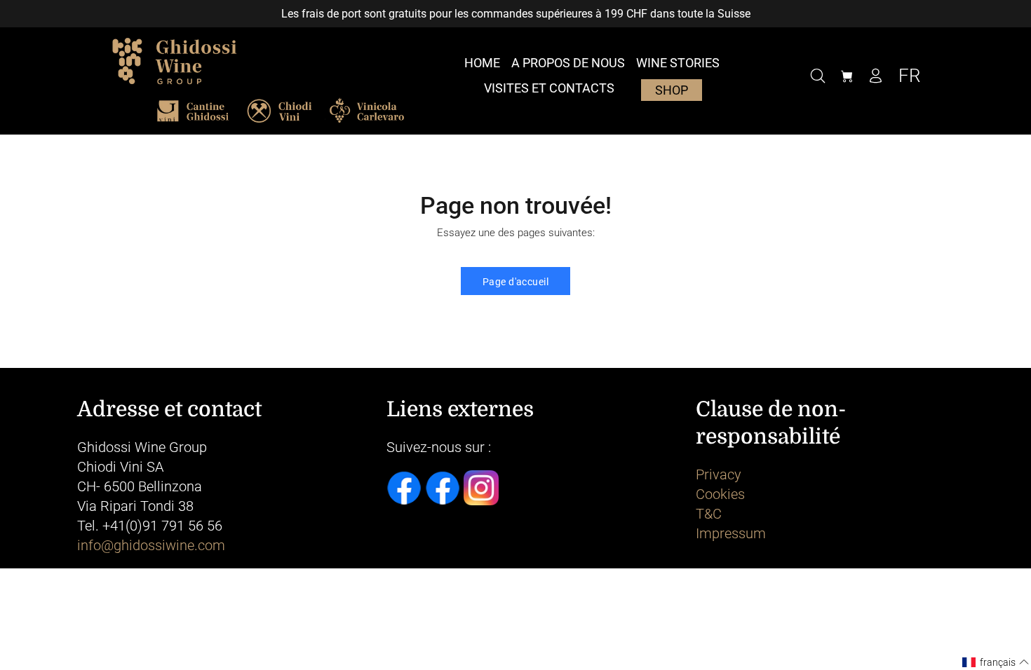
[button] (996, 662)
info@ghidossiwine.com (151, 545)
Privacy (718, 474)
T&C (709, 513)
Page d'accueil (515, 281)
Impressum (731, 533)
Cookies (720, 494)
